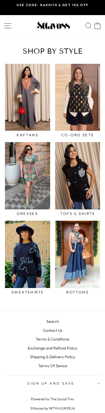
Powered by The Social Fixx (52, 399)
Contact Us (52, 330)
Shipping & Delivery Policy (52, 356)
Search (52, 321)
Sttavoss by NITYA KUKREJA (52, 408)
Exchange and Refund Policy (52, 348)
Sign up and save (51, 383)
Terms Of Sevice (52, 365)
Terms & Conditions (52, 339)
